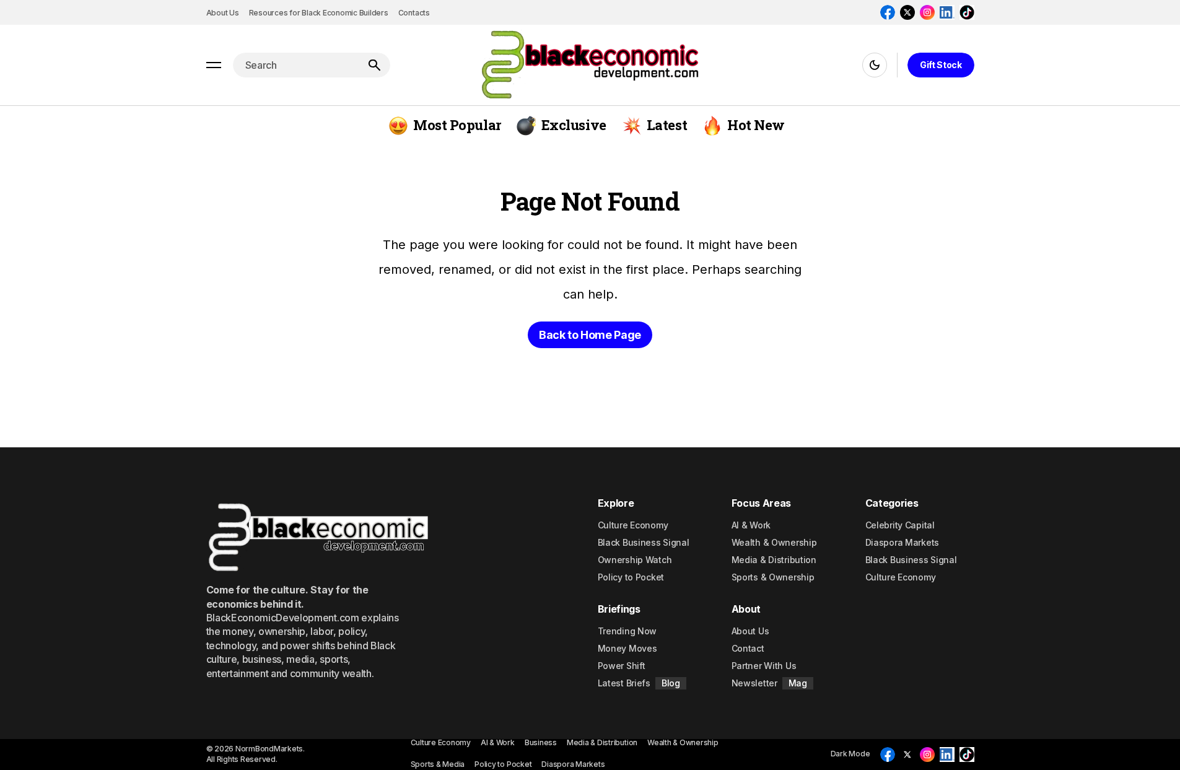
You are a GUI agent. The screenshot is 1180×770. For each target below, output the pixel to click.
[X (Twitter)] (907, 12)
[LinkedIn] (947, 12)
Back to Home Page (590, 334)
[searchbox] (295, 65)
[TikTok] (967, 12)
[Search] (374, 65)
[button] (214, 65)
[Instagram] (927, 12)
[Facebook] (888, 12)
